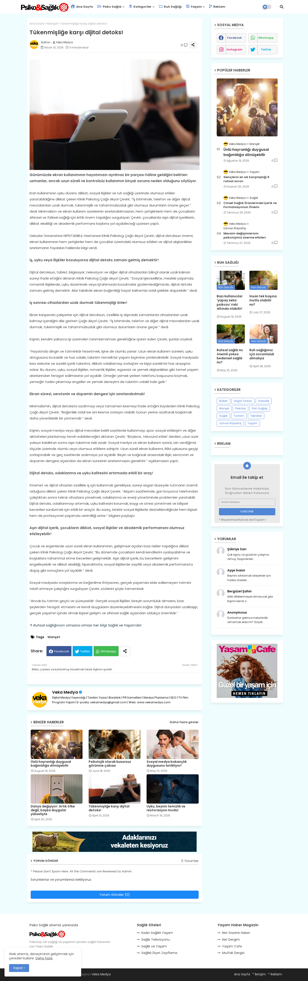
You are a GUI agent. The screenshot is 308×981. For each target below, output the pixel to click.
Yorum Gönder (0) (114, 894)
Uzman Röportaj (230, 423)
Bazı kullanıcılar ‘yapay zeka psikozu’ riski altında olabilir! (230, 302)
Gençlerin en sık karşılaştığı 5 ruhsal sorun (246, 179)
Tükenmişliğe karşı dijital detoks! (109, 808)
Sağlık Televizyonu (155, 939)
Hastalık (263, 401)
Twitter (85, 651)
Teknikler (256, 416)
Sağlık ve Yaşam (154, 946)
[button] (281, 6)
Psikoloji (240, 408)
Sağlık (223, 416)
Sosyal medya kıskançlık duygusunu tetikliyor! (167, 764)
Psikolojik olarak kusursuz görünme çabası (110, 764)
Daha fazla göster (184, 722)
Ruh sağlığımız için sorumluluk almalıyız (261, 354)
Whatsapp (108, 651)
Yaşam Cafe (232, 946)
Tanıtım (239, 416)
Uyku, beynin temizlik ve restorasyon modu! (166, 808)
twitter (266, 49)
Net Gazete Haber (236, 933)
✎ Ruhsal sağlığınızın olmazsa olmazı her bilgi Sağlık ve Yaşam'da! (85, 625)
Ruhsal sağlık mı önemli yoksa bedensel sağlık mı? (230, 356)
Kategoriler (142, 7)
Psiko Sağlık (112, 7)
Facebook (61, 651)
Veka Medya (65, 692)
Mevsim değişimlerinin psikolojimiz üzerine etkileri (244, 235)
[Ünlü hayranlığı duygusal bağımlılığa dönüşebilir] (247, 107)
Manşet (52, 23)
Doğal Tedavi (243, 401)
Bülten (223, 401)
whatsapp (266, 38)
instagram (234, 49)
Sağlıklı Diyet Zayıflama (159, 953)
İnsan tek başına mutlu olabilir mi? (263, 300)
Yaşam (196, 7)
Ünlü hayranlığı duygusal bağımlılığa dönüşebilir (51, 764)
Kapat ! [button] (19, 968)
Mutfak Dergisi (233, 953)
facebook (234, 38)
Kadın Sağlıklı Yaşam (157, 933)
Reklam (219, 7)
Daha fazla (44, 958)
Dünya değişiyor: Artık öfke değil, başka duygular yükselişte (53, 810)
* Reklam (275, 974)
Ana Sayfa (84, 7)
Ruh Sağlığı (172, 7)
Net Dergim (231, 939)
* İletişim (259, 974)
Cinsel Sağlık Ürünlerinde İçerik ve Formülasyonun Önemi (250, 205)
